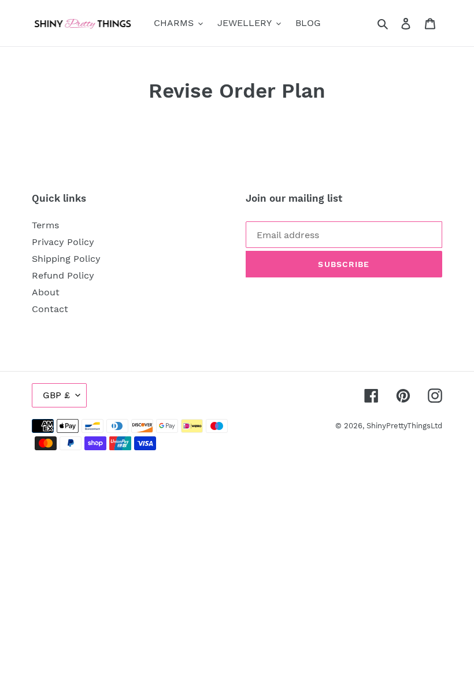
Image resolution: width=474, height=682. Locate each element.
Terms (45, 225)
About (46, 292)
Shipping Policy (66, 258)
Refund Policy (63, 275)
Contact (50, 308)
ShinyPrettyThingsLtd (404, 425)
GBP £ (56, 395)
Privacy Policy (63, 241)
